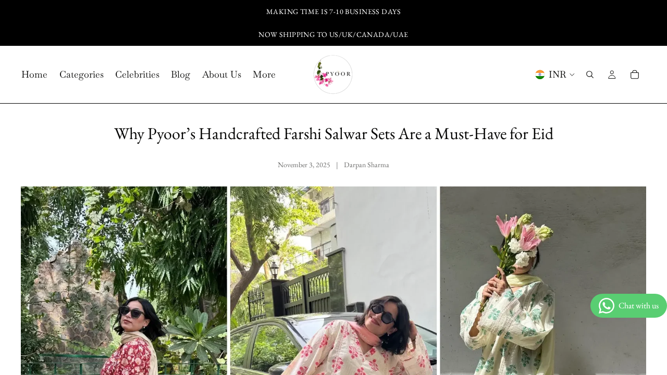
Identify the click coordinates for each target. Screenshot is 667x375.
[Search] (589, 74)
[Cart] (634, 74)
